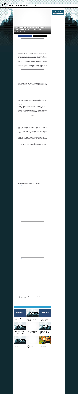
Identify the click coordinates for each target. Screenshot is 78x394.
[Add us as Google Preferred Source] (71, 5)
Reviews (8, 7)
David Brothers (17, 31)
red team (22, 297)
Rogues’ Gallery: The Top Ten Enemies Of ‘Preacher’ (32, 332)
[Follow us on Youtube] (73, 5)
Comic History (44, 7)
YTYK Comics (31, 7)
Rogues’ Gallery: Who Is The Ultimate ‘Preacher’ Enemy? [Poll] (32, 346)
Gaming (24, 5)
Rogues (35, 7)
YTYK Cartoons (27, 7)
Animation (16, 7)
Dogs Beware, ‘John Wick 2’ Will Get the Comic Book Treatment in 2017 (44, 319)
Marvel (27, 5)
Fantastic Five (39, 7)
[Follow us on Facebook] (75, 5)
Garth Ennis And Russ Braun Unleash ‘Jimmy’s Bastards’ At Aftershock (32, 319)
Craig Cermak (23, 296)
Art (18, 5)
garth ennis (42, 296)
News (12, 5)
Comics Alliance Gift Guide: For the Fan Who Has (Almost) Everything (45, 332)
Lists (19, 7)
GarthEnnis (19, 297)
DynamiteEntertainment (38, 296)
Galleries (22, 7)
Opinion (10, 5)
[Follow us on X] (77, 5)
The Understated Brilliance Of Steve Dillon (19, 346)
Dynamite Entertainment (31, 296)
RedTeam (25, 297)
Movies (35, 5)
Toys (21, 5)
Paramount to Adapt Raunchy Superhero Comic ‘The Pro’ (19, 319)
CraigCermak (26, 296)
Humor (16, 5)
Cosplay (5, 7)
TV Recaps (12, 7)
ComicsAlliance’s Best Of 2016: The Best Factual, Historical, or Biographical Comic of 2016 (20, 332)
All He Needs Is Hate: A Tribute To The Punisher (45, 346)
